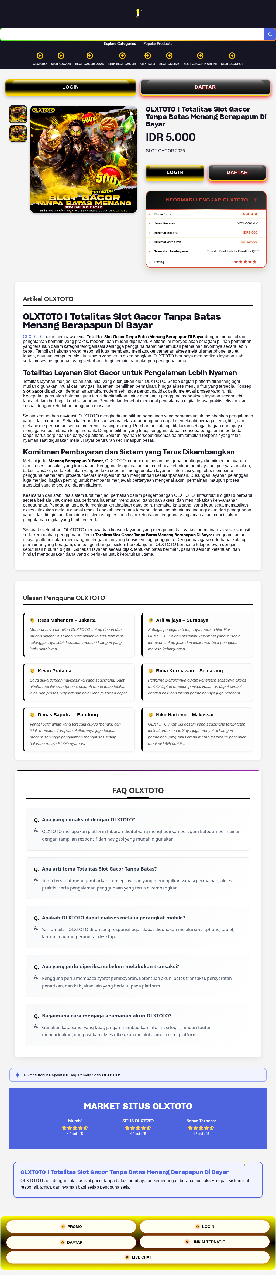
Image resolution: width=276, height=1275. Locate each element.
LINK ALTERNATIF (208, 1241)
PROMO (75, 1225)
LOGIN (70, 87)
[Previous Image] (34, 160)
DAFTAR (205, 87)
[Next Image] (133, 160)
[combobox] (132, 34)
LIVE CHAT (141, 1258)
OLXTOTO (33, 336)
